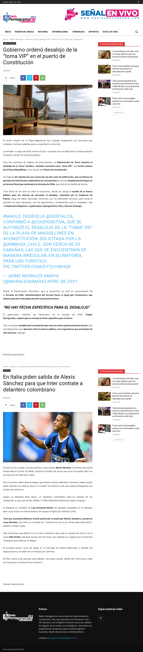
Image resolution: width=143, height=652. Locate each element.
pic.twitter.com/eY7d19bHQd (37, 266)
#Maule (12, 216)
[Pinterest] (36, 78)
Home (5, 39)
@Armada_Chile (21, 244)
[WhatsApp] (42, 78)
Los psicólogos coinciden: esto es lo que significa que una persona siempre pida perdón (125, 54)
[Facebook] (138, 2)
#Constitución (20, 238)
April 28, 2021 (62, 281)
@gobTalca (59, 216)
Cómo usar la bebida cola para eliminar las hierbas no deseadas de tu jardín (125, 69)
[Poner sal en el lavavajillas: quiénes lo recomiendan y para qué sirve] (104, 101)
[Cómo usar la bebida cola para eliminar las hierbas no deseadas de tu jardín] (104, 69)
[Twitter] (29, 78)
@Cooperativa (48, 222)
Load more (118, 112)
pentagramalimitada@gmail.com (62, 638)
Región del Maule (16, 39)
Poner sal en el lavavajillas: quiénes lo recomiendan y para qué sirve (125, 101)
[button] (136, 31)
